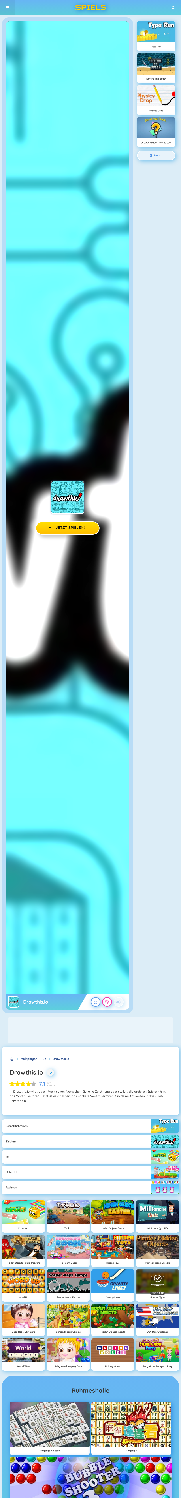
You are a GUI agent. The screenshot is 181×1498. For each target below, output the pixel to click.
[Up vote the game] (95, 1002)
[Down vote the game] (107, 1002)
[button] (173, 7)
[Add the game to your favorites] (50, 1072)
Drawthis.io (61, 1059)
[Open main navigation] (7, 7)
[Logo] (90, 7)
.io (44, 1059)
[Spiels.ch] (12, 1059)
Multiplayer (29, 1059)
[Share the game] (119, 1002)
